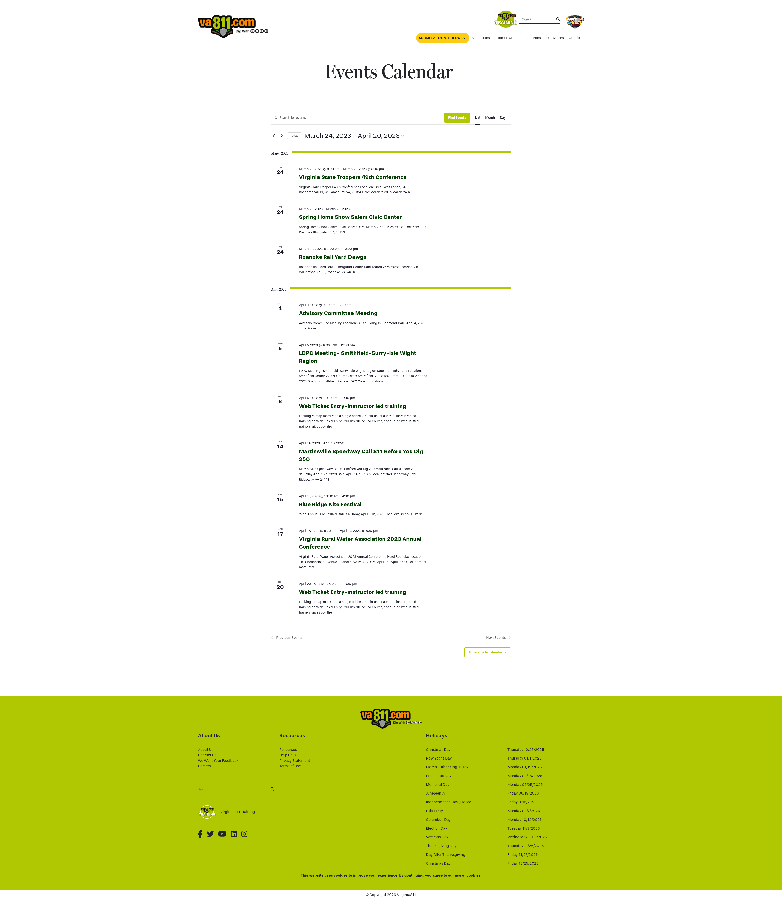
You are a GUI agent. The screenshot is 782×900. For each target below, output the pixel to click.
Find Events (457, 118)
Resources (532, 38)
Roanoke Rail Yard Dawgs (332, 257)
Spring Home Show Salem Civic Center (350, 217)
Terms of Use (290, 766)
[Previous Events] (273, 135)
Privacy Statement (294, 760)
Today (294, 135)
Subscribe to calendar (485, 652)
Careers (204, 766)
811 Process (482, 38)
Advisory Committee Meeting (338, 313)
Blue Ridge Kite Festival (330, 504)
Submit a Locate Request (443, 38)
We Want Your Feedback (218, 760)
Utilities (575, 38)
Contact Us (207, 755)
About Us (205, 749)
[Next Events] (281, 135)
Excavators (555, 38)
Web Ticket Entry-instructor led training (352, 406)
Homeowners (507, 38)
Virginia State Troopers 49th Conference (353, 177)
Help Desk (288, 755)
